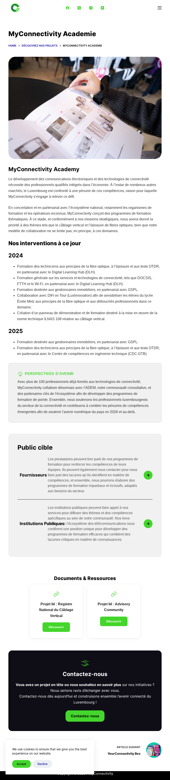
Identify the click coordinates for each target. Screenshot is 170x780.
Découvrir (56, 627)
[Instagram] (91, 8)
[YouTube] (102, 8)
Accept (21, 764)
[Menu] (160, 8)
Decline (42, 764)
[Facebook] (68, 8)
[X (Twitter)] (79, 8)
